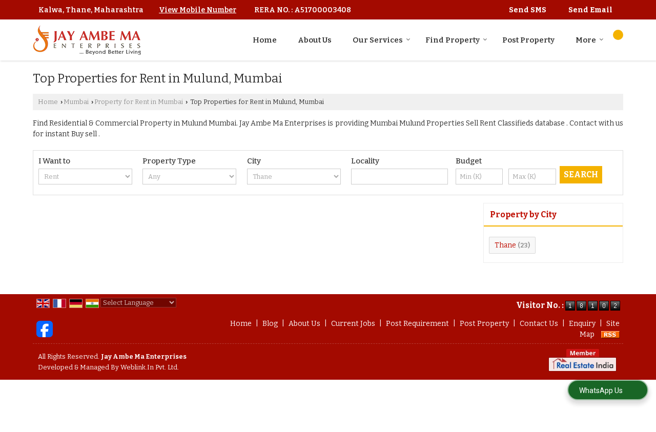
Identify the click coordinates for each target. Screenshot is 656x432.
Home (265, 40)
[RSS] (610, 334)
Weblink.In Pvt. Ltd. (149, 367)
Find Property (452, 40)
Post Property (528, 40)
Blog (270, 323)
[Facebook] (44, 328)
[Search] (618, 35)
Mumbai (76, 102)
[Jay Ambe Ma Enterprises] (87, 40)
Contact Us (539, 323)
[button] (197, 10)
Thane (505, 245)
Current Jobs (353, 323)
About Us (315, 40)
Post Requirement (417, 323)
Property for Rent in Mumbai (138, 102)
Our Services (378, 40)
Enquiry (582, 323)
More (586, 40)
